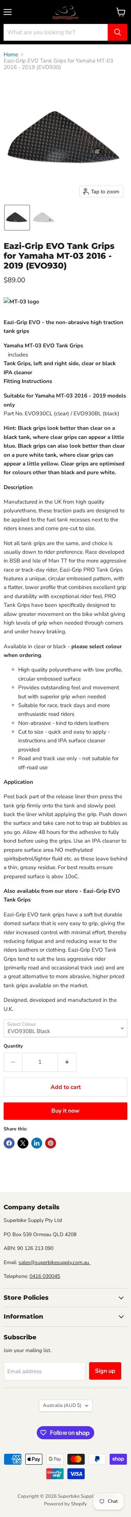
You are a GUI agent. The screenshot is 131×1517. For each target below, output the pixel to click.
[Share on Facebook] (9, 1143)
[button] (17, 217)
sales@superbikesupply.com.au (55, 1262)
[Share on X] (22, 1143)
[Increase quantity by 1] (67, 1062)
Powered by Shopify (65, 1504)
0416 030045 (44, 1276)
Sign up (105, 1371)
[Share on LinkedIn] (36, 1143)
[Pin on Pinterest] (50, 1143)
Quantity (13, 1046)
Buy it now (65, 1111)
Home (11, 55)
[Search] (117, 32)
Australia (62, 1405)
